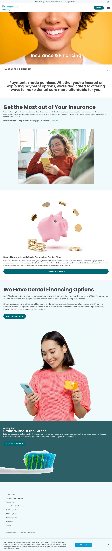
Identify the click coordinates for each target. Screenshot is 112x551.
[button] (108, 7)
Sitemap (8, 525)
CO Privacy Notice (11, 514)
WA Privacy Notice (12, 518)
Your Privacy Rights (83, 545)
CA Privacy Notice (11, 510)
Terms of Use (10, 502)
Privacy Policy (10, 494)
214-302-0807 (54, 121)
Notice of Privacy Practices (14, 498)
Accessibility (10, 522)
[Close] (108, 544)
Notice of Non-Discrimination (15, 506)
